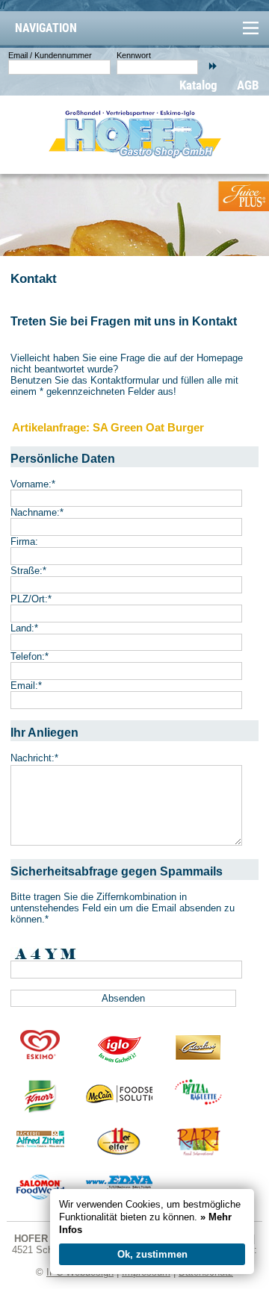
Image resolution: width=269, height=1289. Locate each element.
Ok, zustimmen (152, 1254)
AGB (248, 85)
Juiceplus (243, 196)
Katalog (198, 85)
